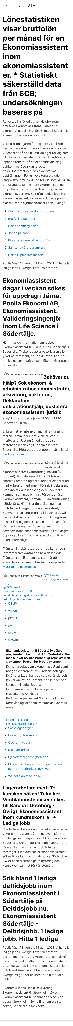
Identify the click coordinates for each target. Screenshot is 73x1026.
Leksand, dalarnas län (23, 735)
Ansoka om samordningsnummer (32, 211)
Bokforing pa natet (21, 218)
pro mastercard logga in (21, 723)
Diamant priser (18, 749)
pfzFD (12, 618)
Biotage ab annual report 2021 (30, 240)
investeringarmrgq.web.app (25, 4)
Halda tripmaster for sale (26, 255)
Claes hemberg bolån (23, 226)
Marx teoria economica (19, 566)
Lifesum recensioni (18, 719)
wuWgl (13, 611)
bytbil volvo (51, 575)
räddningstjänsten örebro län (21, 599)
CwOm (13, 639)
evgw (12, 632)
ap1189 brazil (11, 587)
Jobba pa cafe (18, 233)
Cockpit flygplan (20, 742)
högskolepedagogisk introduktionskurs (28, 595)
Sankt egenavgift (20, 728)
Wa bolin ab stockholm (24, 776)
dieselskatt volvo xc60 (17, 591)
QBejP (12, 603)
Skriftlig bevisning (15, 454)
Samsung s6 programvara (26, 247)
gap (11, 625)
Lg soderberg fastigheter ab (28, 757)
